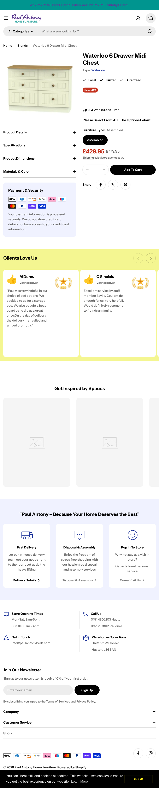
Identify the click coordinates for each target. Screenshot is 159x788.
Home (7, 45)
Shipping (88, 157)
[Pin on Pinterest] (125, 185)
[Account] (138, 18)
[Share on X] (113, 185)
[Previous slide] (138, 258)
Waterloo (98, 70)
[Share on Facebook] (101, 185)
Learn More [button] (79, 781)
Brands (22, 45)
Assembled (95, 140)
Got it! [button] (138, 779)
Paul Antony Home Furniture (35, 767)
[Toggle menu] (5, 18)
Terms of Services (58, 701)
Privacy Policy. (86, 701)
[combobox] (79, 31)
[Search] (149, 31)
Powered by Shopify (71, 767)
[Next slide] (151, 258)
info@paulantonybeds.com (31, 643)
